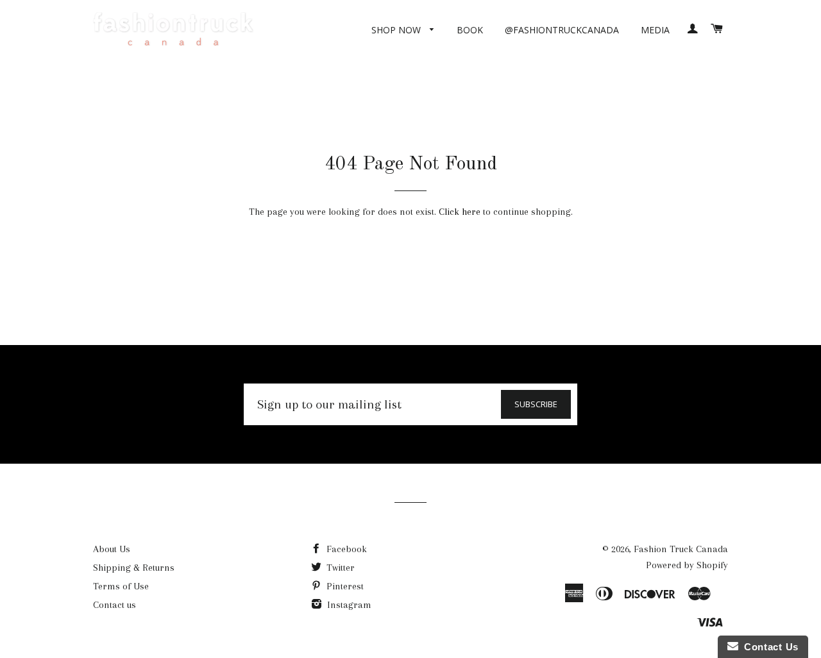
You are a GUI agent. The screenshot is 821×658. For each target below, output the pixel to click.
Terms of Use (121, 586)
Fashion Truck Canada (681, 549)
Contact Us (768, 646)
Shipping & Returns (133, 567)
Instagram (348, 605)
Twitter (339, 567)
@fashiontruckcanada (562, 30)
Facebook (345, 549)
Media (655, 30)
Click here (459, 211)
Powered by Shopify (687, 565)
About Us (111, 549)
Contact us (114, 605)
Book (470, 30)
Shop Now (397, 30)
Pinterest (344, 586)
